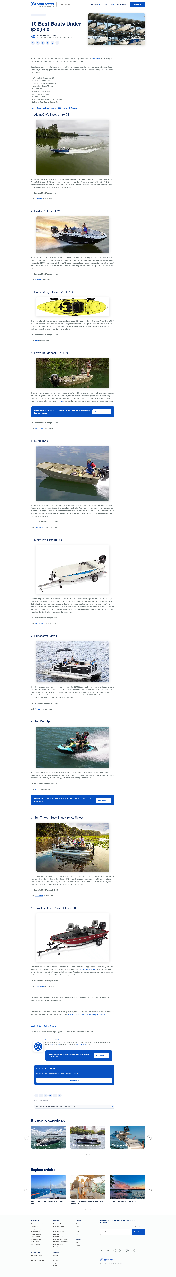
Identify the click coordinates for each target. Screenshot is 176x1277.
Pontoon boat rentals (36, 1224)
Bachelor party (35, 1241)
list (59, 1044)
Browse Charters (100, 412)
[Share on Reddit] (48, 43)
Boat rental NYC (57, 1234)
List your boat (121, 5)
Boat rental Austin (58, 1244)
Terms (77, 1242)
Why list (55, 1255)
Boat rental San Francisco (60, 1241)
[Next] (149, 1137)
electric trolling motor (87, 969)
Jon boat (61, 401)
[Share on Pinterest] (43, 43)
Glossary (55, 1263)
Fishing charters (35, 1231)
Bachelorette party (36, 1244)
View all (33, 1247)
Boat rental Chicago (58, 1226)
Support (55, 1265)
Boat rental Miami (58, 1224)
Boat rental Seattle (58, 1229)
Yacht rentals (34, 1226)
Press (77, 1231)
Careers (78, 1229)
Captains (55, 1260)
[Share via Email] (57, 43)
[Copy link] (112, 1106)
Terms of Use (125, 1226)
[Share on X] (38, 43)
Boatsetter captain (81, 1044)
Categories (94, 5)
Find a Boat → (74, 1080)
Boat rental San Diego (59, 1231)
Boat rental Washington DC (60, 1236)
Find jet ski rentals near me (38, 1260)
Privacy (78, 1245)
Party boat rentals (36, 1234)
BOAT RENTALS (137, 4)
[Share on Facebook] (33, 43)
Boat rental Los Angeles (60, 1239)
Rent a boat (108, 5)
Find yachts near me (36, 1255)
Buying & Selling (38, 15)
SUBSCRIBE (138, 1232)
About (77, 1226)
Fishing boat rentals (36, 1229)
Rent (51, 1044)
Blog (77, 1234)
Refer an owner (57, 1258)
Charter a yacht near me (37, 1258)
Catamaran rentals (36, 1239)
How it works (79, 1224)
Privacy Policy (135, 1226)
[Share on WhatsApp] (52, 43)
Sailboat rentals (35, 1236)
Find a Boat (102, 800)
